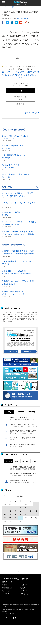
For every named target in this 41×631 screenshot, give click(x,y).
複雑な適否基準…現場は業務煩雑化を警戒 (23, 474)
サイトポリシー (24, 585)
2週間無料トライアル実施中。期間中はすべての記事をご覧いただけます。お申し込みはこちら (20, 75)
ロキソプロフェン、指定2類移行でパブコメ (23, 439)
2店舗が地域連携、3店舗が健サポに (16, 175)
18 (15, 514)
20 (26, 514)
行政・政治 (8, 461)
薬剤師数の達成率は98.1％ (13, 292)
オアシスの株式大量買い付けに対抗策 (17, 194)
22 (36, 514)
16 (5, 514)
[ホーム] (20, 2)
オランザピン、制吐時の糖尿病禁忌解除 (22, 445)
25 (15, 518)
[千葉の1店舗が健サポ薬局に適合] (16, 22)
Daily (9, 412)
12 (20, 511)
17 (10, 514)
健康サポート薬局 (22, 18)
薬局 (13, 7)
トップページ (6, 7)
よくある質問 (24, 579)
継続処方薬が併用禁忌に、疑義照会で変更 (23, 432)
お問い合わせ (24, 594)
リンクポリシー (24, 591)
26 (20, 518)
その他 (34, 461)
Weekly (20, 412)
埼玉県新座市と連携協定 (12, 213)
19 (20, 514)
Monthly (31, 412)
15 (36, 511)
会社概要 (4, 585)
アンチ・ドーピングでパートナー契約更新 (19, 223)
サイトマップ (5, 594)
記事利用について (7, 582)
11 (15, 511)
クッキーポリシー (7, 591)
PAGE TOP (20, 571)
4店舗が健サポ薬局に (10, 166)
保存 (29, 22)
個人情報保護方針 (7, 588)
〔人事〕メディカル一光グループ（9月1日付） (19, 204)
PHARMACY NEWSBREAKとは (10, 579)
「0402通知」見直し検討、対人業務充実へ (23, 468)
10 (10, 511)
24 (10, 518)
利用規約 (23, 588)
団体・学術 (25, 461)
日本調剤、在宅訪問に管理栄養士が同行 (18, 232)
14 (31, 511)
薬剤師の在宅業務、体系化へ (22, 418)
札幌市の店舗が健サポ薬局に (13, 146)
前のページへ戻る (32, 113)
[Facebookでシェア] (3, 22)
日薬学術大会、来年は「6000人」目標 (18, 282)
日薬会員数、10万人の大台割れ (16, 272)
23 (5, 518)
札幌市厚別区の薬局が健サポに (14, 156)
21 (31, 514)
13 (26, 511)
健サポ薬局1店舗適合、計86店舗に (16, 137)
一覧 (36, 187)
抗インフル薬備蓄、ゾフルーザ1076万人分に (20, 262)
